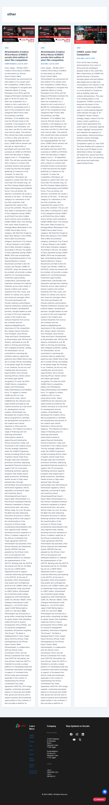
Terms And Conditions (33, 772)
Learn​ (31, 750)
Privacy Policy (31, 766)
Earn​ (30, 746)
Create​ (31, 742)
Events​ (31, 754)
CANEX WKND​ (31, 736)
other (7, 48)
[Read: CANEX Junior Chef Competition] (90, 35)
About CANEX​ (31, 759)
